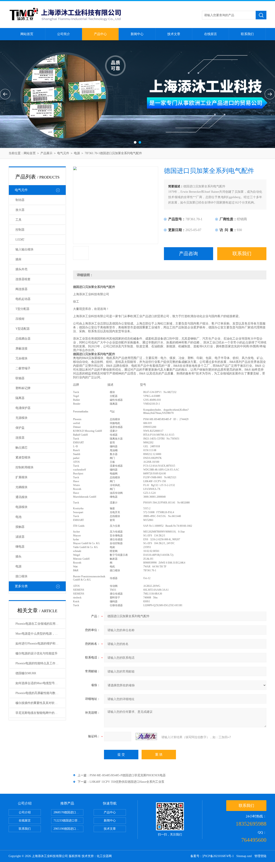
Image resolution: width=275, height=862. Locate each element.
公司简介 (63, 34)
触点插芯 (21, 447)
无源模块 (21, 417)
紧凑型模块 (23, 457)
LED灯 (19, 239)
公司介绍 (25, 812)
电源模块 (21, 507)
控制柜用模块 (24, 467)
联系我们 (247, 34)
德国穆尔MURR (25, 673)
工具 (18, 219)
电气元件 (63, 153)
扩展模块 (21, 477)
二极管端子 (23, 368)
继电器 (19, 546)
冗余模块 (21, 358)
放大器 (19, 209)
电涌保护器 (23, 408)
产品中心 (100, 34)
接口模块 (21, 576)
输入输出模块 (24, 249)
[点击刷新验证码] (146, 736)
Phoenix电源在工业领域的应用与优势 (39, 623)
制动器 (19, 200)
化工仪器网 (104, 856)
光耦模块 (21, 487)
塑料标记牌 (23, 388)
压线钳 (19, 318)
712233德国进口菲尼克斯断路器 (68, 820)
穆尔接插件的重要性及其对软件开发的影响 (40, 703)
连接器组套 (23, 279)
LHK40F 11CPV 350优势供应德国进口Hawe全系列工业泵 (127, 781)
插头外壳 (21, 269)
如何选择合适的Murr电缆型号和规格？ (40, 683)
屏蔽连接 (21, 348)
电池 (18, 517)
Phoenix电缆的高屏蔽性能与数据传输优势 (40, 693)
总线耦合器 (23, 338)
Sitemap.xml (244, 856)
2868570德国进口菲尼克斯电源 (68, 812)
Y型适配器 (22, 328)
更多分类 (21, 586)
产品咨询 (188, 253)
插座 (18, 259)
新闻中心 (137, 34)
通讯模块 (21, 497)
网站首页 (26, 34)
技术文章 (173, 34)
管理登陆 (260, 856)
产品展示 (46, 153)
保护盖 (19, 427)
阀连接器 (21, 289)
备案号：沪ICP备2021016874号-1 (212, 856)
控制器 (19, 229)
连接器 (19, 437)
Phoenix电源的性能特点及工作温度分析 (40, 663)
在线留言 (210, 34)
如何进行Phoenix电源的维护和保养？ (39, 643)
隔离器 (19, 398)
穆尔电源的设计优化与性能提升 (36, 653)
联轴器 (19, 378)
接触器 (19, 526)
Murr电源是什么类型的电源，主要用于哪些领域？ (40, 633)
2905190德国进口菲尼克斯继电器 (68, 828)
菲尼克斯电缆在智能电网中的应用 (38, 712)
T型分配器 (22, 309)
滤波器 (19, 536)
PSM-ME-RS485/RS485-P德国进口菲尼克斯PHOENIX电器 (128, 775)
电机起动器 (23, 299)
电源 (77, 153)
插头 (18, 556)
